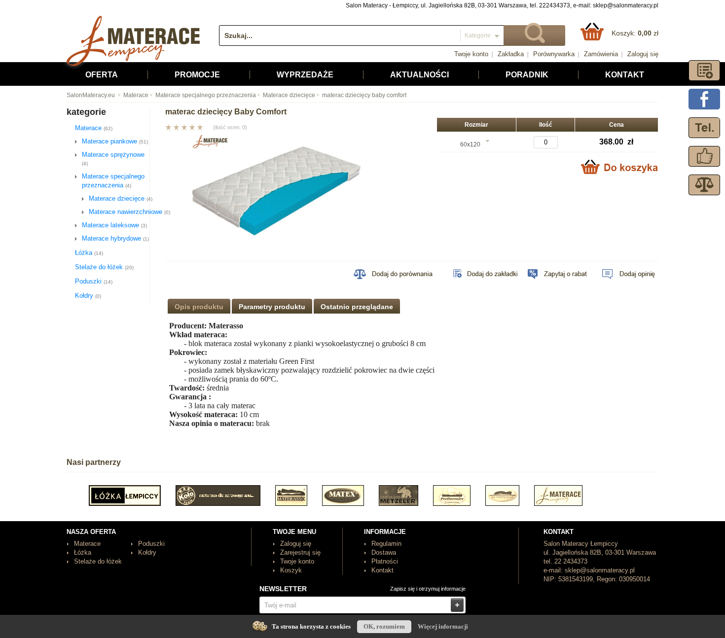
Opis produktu (199, 307)
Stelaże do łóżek (104, 267)
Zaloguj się (642, 54)
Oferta (101, 75)
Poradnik (527, 75)
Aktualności (419, 75)
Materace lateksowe (114, 225)
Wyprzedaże (305, 75)
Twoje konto (471, 54)
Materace (135, 95)
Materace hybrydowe (115, 238)
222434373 (554, 5)
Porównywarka (554, 54)
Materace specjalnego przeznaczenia (205, 95)
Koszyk (291, 570)
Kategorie (478, 35)
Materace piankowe (115, 141)
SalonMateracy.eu (91, 95)
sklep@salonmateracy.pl (625, 5)
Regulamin (386, 543)
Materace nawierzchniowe (129, 211)
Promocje (197, 75)
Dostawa (383, 552)
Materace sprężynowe (113, 158)
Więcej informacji (443, 626)
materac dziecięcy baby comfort (364, 95)
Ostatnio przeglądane (357, 307)
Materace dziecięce (289, 95)
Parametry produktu (272, 307)
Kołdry (88, 295)
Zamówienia (601, 54)
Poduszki (93, 281)
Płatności (384, 561)
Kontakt (624, 75)
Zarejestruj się (300, 552)
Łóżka (89, 252)
